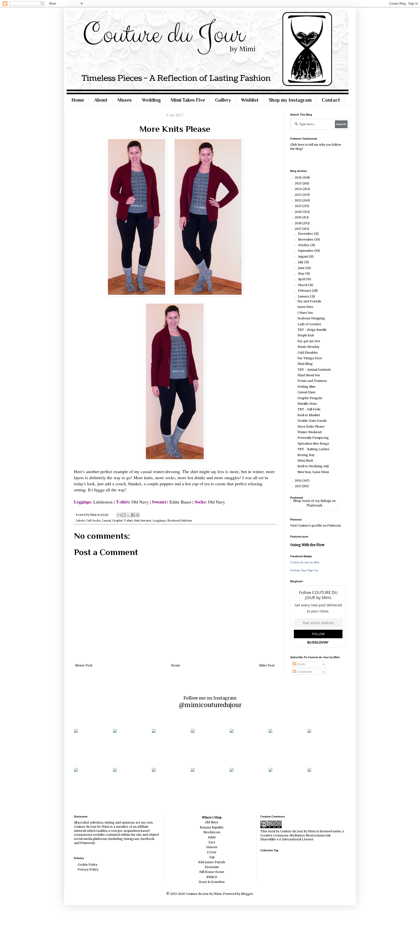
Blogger (247, 894)
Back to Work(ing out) (313, 466)
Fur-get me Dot (309, 341)
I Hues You (305, 312)
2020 (299, 212)
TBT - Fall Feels (309, 409)
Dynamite (212, 867)
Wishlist (250, 100)
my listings (323, 500)
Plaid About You (309, 375)
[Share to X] (128, 514)
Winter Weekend (310, 432)
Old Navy (211, 822)
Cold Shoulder (308, 352)
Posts (300, 664)
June (301, 268)
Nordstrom (211, 832)
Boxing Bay (306, 455)
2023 (298, 195)
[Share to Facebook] (133, 514)
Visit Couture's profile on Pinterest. (315, 525)
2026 (299, 177)
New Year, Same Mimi (313, 472)
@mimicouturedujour (210, 705)
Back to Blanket (309, 415)
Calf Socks (93, 520)
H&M (212, 837)
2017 (298, 229)
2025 (298, 183)
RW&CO (211, 877)
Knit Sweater (142, 520)
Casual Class (306, 392)
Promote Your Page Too (304, 570)
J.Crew (211, 852)
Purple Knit (306, 335)
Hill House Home (211, 872)
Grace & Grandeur (212, 882)
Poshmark (314, 505)
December (306, 233)
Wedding (151, 100)
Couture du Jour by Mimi (304, 562)
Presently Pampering (313, 438)
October (304, 245)
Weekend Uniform (179, 520)
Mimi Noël (305, 460)
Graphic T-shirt (122, 520)
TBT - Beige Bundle (312, 330)
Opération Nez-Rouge (313, 443)
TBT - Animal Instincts (314, 369)
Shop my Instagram (290, 100)
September (306, 250)
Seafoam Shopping (311, 318)
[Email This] (119, 514)
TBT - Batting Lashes (313, 449)
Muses (125, 100)
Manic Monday (308, 347)
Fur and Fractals (309, 301)
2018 (298, 223)
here (301, 144)
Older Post (266, 665)
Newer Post (83, 665)
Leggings (159, 520)
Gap (212, 857)
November (306, 239)
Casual (106, 520)
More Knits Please (311, 426)
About (100, 100)
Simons (211, 847)
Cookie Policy (87, 864)
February (305, 290)
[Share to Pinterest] (137, 514)
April (302, 279)
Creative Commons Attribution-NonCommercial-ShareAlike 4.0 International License (296, 837)
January (304, 296)
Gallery (223, 100)
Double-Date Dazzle (312, 420)
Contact (331, 100)
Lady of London (309, 324)
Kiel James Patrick (211, 862)
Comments (304, 672)
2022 (298, 200)
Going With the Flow (307, 545)
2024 (299, 189)
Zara (211, 842)
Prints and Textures (312, 381)
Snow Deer (306, 307)
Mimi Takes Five (188, 100)
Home (77, 100)
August (303, 256)
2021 (298, 206)
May (301, 273)
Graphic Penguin (310, 398)
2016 (298, 480)
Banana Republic (212, 827)
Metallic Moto (307, 403)
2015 (298, 486)
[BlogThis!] (123, 514)
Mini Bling (305, 364)
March (303, 285)
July (301, 262)
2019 (298, 217)
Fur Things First (310, 358)
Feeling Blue (306, 386)
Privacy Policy (88, 869)
